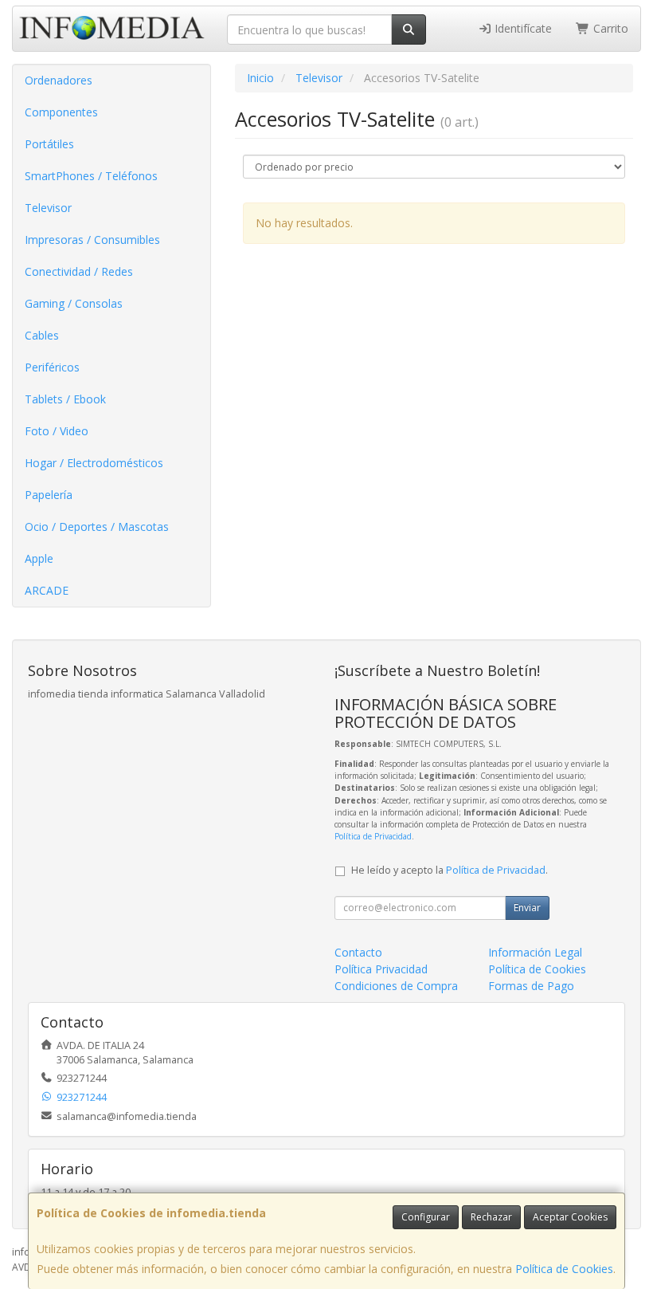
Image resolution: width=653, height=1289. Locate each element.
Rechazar (491, 1217)
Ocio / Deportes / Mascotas (97, 526)
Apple (39, 558)
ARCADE (46, 590)
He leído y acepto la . (449, 870)
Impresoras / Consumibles (92, 239)
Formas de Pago (531, 985)
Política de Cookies (564, 1268)
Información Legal (535, 952)
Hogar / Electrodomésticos (94, 462)
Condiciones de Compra (396, 985)
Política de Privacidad (373, 836)
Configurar (425, 1217)
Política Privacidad (381, 969)
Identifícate (521, 28)
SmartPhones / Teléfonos (91, 175)
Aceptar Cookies (570, 1217)
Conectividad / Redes (79, 271)
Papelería (48, 494)
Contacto (358, 952)
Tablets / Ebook (65, 399)
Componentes (61, 112)
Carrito (609, 28)
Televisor (48, 207)
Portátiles (49, 143)
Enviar (527, 907)
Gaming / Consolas (74, 303)
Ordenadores (58, 80)
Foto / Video (56, 430)
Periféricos (52, 367)
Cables (42, 335)
